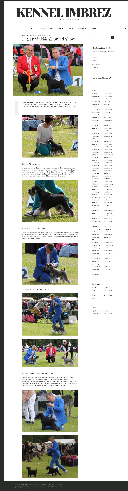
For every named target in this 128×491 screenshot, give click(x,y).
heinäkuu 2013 (108, 189)
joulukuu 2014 (95, 170)
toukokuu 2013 (108, 192)
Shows (50, 35)
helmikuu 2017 (95, 136)
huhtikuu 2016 (95, 149)
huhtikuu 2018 (108, 120)
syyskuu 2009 (107, 237)
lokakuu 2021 (95, 96)
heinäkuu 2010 (95, 226)
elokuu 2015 (95, 160)
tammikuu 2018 (108, 123)
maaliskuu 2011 (108, 218)
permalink (59, 481)
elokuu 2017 (95, 128)
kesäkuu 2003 (95, 274)
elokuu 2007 (107, 264)
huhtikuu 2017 (95, 133)
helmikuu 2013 (108, 194)
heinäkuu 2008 (96, 256)
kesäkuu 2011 (95, 216)
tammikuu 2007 (108, 266)
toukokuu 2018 (95, 120)
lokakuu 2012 (95, 200)
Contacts (94, 60)
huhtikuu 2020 (96, 99)
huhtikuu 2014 (108, 178)
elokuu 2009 (95, 240)
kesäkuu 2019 (107, 107)
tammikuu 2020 (96, 101)
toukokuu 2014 (96, 178)
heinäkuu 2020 (108, 96)
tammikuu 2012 (108, 208)
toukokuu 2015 (108, 162)
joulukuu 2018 (107, 112)
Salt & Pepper (45, 35)
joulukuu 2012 (107, 197)
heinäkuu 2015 (108, 160)
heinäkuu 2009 (108, 240)
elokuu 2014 (95, 176)
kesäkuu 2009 (95, 242)
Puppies (94, 295)
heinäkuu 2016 (108, 144)
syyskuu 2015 (107, 157)
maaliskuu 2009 (108, 245)
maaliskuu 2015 (108, 165)
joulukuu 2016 (95, 138)
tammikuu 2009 (108, 248)
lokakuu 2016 (95, 141)
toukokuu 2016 (108, 146)
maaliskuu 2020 (108, 99)
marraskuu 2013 (108, 184)
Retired (71, 28)
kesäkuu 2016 (95, 146)
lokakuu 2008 (95, 253)
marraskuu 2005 (96, 272)
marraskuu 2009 (108, 234)
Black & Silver (108, 290)
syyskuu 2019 (95, 104)
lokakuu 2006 (95, 269)
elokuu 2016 (95, 144)
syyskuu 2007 (95, 264)
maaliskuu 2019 (108, 109)
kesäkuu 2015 (95, 162)
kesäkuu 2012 (95, 205)
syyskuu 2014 (107, 173)
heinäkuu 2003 (108, 272)
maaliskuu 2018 (96, 123)
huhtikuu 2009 (96, 245)
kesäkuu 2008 (107, 256)
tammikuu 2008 (108, 258)
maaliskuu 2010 (96, 232)
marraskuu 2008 (108, 250)
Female (42, 28)
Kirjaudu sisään (96, 311)
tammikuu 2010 (108, 232)
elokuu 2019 (107, 104)
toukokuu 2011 (108, 216)
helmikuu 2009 (96, 248)
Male (51, 28)
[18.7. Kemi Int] (125, 31)
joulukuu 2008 (95, 250)
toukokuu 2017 (108, 131)
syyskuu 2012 (107, 200)
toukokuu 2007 (96, 266)
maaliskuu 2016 (108, 149)
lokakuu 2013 (95, 186)
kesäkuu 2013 (95, 192)
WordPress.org (108, 313)
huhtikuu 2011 (95, 218)
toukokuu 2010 (96, 229)
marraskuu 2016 (108, 138)
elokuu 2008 (107, 253)
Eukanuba (94, 57)
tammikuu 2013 (96, 197)
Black (36, 35)
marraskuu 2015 (108, 154)
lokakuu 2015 (95, 157)
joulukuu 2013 (95, 184)
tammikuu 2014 (108, 181)
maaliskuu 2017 (108, 133)
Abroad (94, 287)
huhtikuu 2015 (95, 165)
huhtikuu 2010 (108, 229)
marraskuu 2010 (96, 224)
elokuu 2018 (107, 115)
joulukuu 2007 (95, 261)
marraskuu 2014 (108, 170)
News (33, 28)
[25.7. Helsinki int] (125, 34)
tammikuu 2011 (96, 221)
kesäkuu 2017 (95, 131)
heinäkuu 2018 (95, 117)
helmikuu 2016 (95, 152)
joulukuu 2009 (95, 234)
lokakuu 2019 (107, 101)
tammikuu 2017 (108, 136)
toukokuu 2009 (108, 242)
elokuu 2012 (95, 202)
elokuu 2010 (107, 224)
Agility (106, 287)
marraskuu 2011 (108, 210)
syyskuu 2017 (107, 125)
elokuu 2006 (107, 269)
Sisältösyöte (107, 311)
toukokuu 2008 (96, 258)
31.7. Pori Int (95, 67)
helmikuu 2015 (95, 168)
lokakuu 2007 (107, 261)
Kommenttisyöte (96, 313)
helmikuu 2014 (95, 181)
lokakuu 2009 (95, 237)
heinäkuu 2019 (95, 107)
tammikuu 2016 (108, 152)
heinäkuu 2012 (108, 202)
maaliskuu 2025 (108, 93)
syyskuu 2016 (107, 141)
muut (105, 293)
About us (93, 28)
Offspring (60, 28)
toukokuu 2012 (108, 205)
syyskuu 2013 (107, 186)
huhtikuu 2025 (95, 93)
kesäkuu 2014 (107, 176)
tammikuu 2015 (108, 168)
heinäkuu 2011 (108, 213)
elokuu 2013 (95, 189)
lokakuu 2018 (95, 115)
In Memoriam (82, 28)
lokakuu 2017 (95, 125)
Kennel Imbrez (63, 12)
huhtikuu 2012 (95, 208)
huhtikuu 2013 (95, 194)
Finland (39, 35)
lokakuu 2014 (95, 173)
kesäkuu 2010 (107, 226)
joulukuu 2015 (95, 154)
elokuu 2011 (95, 213)
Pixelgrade (26, 488)
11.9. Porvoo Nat (96, 64)
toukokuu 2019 (96, 109)
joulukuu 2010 (108, 221)
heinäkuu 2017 (108, 128)
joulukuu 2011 (95, 210)
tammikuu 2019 (96, 112)
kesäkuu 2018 (107, 117)
